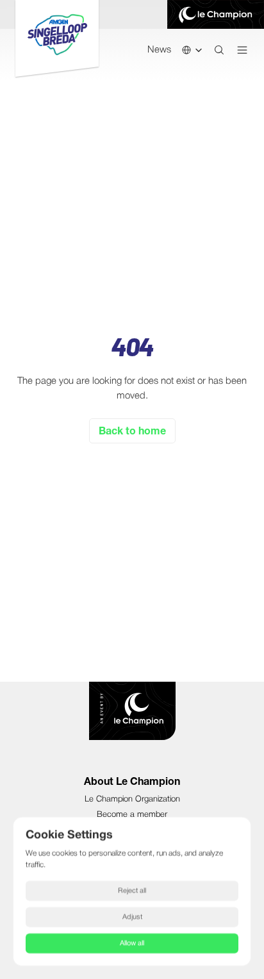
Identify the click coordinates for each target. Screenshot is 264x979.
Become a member (132, 814)
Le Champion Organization (132, 799)
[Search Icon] (219, 50)
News (159, 49)
